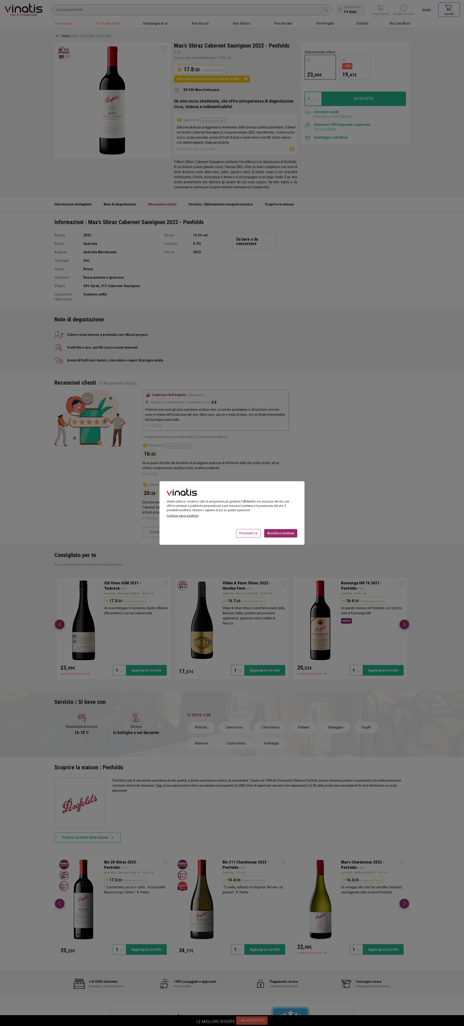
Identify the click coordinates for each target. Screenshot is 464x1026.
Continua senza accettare (182, 515)
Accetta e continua (280, 533)
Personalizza (248, 533)
